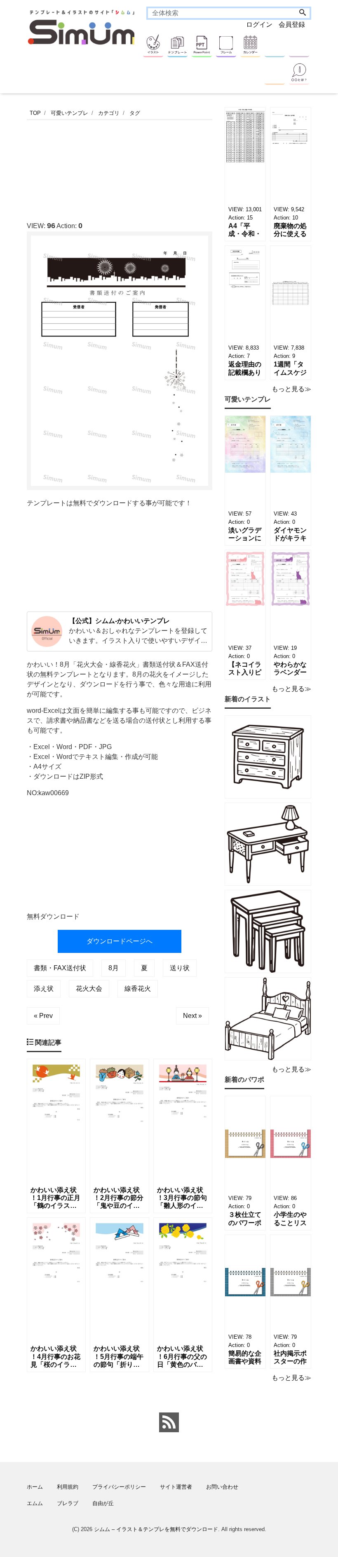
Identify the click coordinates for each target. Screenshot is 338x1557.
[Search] (302, 13)
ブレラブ (67, 1503)
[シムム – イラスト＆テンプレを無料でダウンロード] (82, 26)
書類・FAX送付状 (60, 967)
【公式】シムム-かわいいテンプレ (119, 620)
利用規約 (67, 1487)
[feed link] (169, 1422)
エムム (35, 1503)
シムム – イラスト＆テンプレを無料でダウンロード (156, 1529)
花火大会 (89, 988)
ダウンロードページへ (120, 941)
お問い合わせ (222, 1487)
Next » (192, 1015)
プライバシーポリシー (119, 1487)
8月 (113, 967)
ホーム (35, 1487)
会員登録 (292, 24)
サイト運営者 (176, 1487)
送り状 (180, 967)
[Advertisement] (177, 168)
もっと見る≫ (291, 388)
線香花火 (137, 988)
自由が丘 (103, 1503)
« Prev (43, 1015)
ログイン (259, 24)
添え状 (44, 988)
